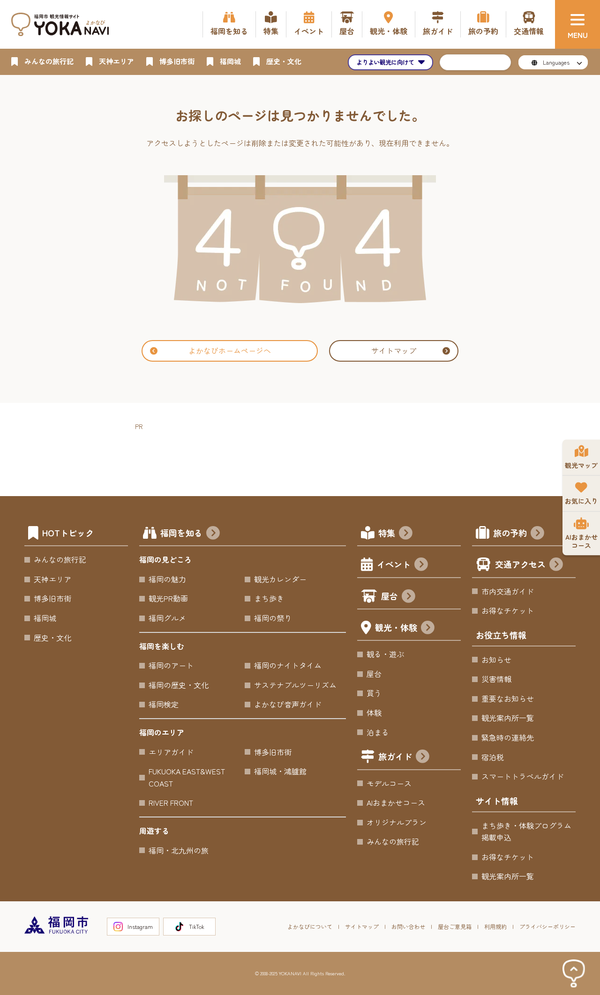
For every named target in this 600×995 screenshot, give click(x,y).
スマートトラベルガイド (522, 776)
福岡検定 (164, 704)
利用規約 (495, 926)
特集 (386, 533)
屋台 (389, 596)
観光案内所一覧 (507, 717)
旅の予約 (510, 533)
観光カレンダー (280, 579)
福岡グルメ (167, 618)
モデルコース (389, 783)
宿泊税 (492, 757)
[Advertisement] (305, 453)
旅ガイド (395, 756)
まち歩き (269, 598)
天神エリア (52, 579)
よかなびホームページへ (229, 350)
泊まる (378, 732)
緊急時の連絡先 (507, 737)
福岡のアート (171, 665)
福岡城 (45, 618)
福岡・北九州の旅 (179, 850)
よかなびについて (309, 926)
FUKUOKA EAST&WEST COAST (187, 777)
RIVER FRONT (171, 802)
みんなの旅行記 (60, 559)
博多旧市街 (52, 598)
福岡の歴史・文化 (179, 685)
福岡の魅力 (167, 579)
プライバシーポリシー (547, 926)
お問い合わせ (408, 926)
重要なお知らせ (507, 698)
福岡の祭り (273, 618)
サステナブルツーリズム (295, 685)
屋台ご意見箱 (455, 926)
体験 (374, 712)
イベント (394, 564)
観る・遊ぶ (385, 654)
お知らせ (496, 659)
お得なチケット (507, 610)
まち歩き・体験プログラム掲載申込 (526, 831)
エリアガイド (171, 751)
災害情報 (496, 678)
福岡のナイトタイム (288, 665)
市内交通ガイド (507, 591)
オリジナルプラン (397, 822)
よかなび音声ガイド (288, 704)
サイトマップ (393, 350)
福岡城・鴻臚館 (280, 771)
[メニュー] (577, 24)
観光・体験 (396, 627)
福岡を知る (181, 533)
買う (374, 692)
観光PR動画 (168, 598)
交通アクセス (520, 564)
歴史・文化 (52, 637)
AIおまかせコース (396, 802)
